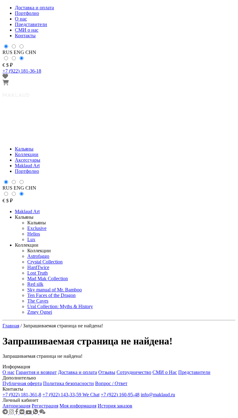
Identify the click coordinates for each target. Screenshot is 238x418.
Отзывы (106, 372)
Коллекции (26, 154)
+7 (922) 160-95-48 (120, 394)
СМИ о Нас (164, 372)
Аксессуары (27, 160)
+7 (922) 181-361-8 (21, 394)
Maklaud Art (27, 165)
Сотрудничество (134, 372)
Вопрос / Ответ (111, 383)
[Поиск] (229, 203)
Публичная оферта (22, 383)
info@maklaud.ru (158, 394)
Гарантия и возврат (36, 372)
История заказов (115, 405)
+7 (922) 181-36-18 (21, 71)
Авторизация (16, 405)
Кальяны (24, 148)
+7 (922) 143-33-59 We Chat (70, 394)
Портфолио (27, 13)
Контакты (25, 35)
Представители (31, 24)
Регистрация (45, 405)
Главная (10, 325)
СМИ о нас (26, 30)
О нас (21, 18)
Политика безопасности (68, 383)
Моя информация (78, 405)
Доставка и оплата (34, 7)
